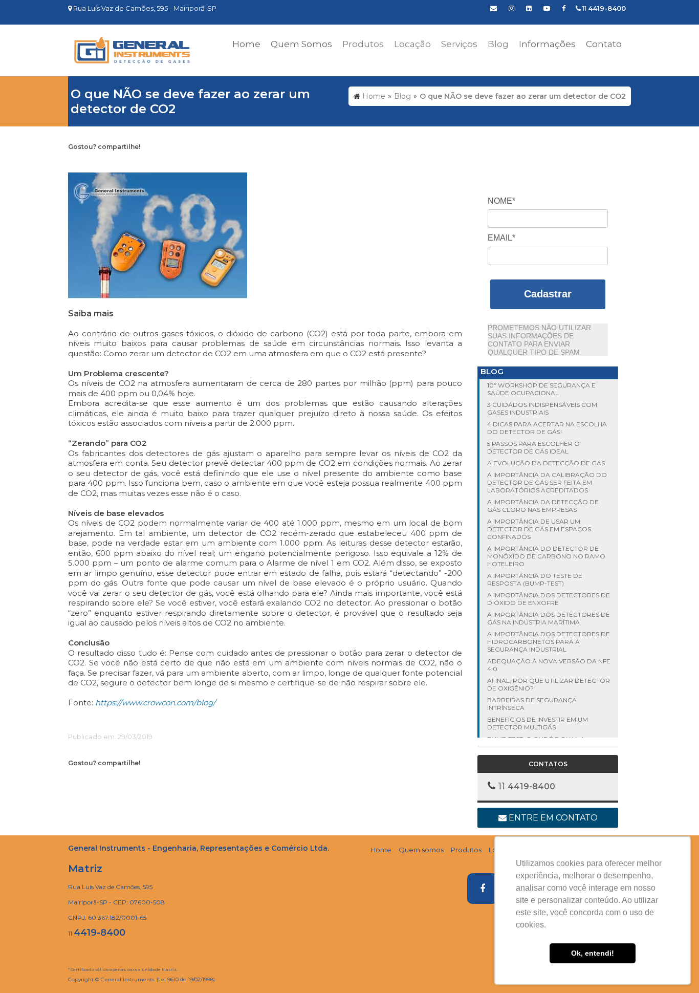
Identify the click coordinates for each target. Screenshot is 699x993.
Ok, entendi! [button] (592, 953)
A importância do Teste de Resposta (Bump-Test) (534, 579)
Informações (547, 44)
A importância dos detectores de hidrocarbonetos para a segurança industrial (548, 641)
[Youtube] (546, 8)
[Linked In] (529, 8)
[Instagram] (511, 8)
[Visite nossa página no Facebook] (563, 8)
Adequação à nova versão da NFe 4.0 (548, 665)
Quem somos (421, 850)
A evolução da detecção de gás (546, 463)
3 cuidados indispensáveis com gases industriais (542, 408)
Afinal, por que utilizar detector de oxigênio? (548, 684)
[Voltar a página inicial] (132, 50)
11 (603, 8)
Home (246, 44)
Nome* (501, 201)
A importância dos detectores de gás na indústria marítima (548, 618)
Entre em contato (552, 818)
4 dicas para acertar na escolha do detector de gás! (547, 428)
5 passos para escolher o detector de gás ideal (533, 447)
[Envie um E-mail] (493, 8)
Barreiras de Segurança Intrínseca (532, 703)
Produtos (466, 850)
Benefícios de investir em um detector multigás (537, 723)
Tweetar (87, 163)
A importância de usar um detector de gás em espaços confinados (539, 529)
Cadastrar (548, 293)
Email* (501, 237)
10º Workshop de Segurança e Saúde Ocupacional (541, 389)
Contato (604, 44)
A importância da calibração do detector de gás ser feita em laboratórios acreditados (547, 482)
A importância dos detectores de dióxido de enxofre (548, 599)
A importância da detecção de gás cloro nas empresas (543, 505)
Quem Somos (301, 44)
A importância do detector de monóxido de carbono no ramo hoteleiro (546, 556)
